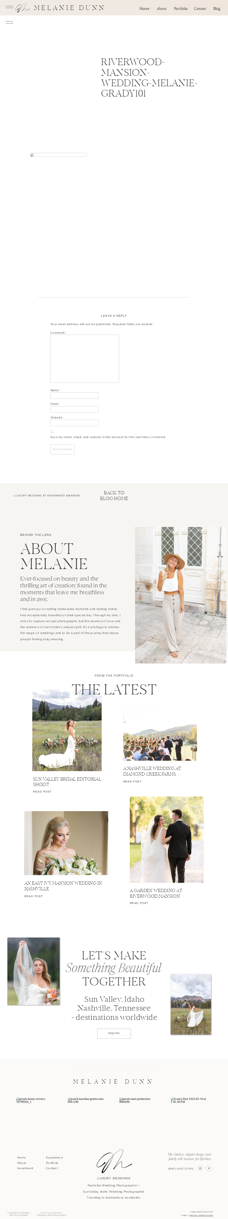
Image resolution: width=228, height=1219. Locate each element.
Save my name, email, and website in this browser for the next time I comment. (108, 437)
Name (55, 390)
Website (56, 417)
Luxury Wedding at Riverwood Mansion (47, 495)
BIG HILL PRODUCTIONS (201, 1215)
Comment (58, 332)
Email (55, 404)
